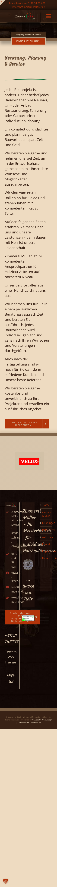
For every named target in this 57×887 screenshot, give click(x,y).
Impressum (49, 551)
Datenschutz (23, 722)
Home (46, 505)
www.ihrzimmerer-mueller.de (13, 600)
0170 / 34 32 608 (13, 560)
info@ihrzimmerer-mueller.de (28, 6)
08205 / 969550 (13, 577)
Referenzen (49, 530)
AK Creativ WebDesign (42, 719)
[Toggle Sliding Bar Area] (3, 3)
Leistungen (48, 523)
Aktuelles (47, 537)
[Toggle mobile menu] (49, 16)
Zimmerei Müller (48, 514)
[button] (5, 881)
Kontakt (46, 544)
